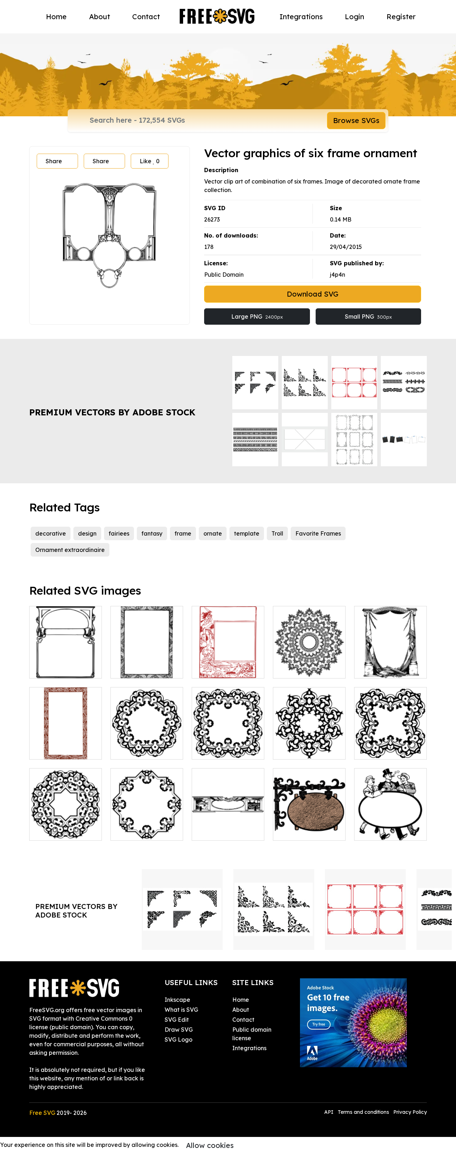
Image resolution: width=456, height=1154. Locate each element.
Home (56, 16)
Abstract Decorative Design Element (309, 664)
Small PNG (368, 316)
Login (354, 16)
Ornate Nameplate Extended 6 (228, 745)
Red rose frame (58, 749)
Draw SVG (179, 1029)
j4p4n (337, 274)
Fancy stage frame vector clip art (390, 664)
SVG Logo (178, 1039)
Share (54, 161)
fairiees (119, 533)
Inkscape (177, 999)
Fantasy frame (220, 668)
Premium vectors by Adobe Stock (112, 412)
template (246, 533)
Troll (277, 533)
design (87, 533)
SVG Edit (177, 1019)
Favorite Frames (318, 533)
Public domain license (251, 1034)
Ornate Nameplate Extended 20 (146, 826)
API (329, 1112)
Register (401, 16)
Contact (146, 16)
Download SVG (312, 293)
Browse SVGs (356, 120)
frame (183, 533)
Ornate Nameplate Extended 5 (390, 745)
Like (150, 161)
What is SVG (181, 1009)
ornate (212, 533)
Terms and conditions (363, 1112)
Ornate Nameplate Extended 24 (309, 745)
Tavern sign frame (305, 830)
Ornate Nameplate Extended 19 (65, 826)
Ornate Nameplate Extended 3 (146, 745)
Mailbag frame (220, 830)
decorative (50, 533)
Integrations (301, 16)
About (99, 16)
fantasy (151, 533)
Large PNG (257, 316)
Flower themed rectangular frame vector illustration (146, 660)
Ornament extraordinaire (70, 549)
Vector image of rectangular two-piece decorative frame (65, 655)
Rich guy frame (383, 830)
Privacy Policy (410, 1112)
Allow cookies (210, 1145)
